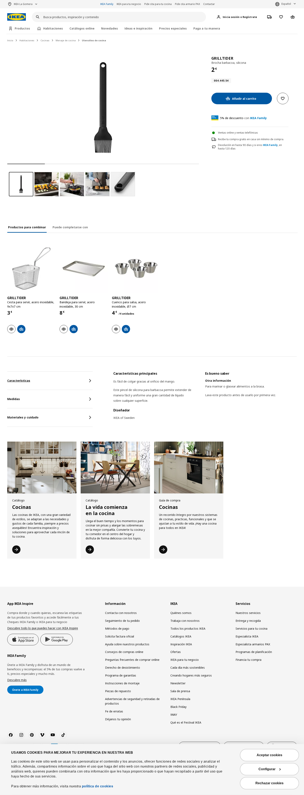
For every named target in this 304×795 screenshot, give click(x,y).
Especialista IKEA (247, 636)
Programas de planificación (254, 652)
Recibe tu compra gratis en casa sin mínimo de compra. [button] (251, 139)
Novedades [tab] (109, 28)
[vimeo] (42, 734)
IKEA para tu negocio (129, 4)
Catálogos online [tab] (82, 28)
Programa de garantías (120, 675)
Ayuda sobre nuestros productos (127, 644)
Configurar (267, 769)
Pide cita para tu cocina (158, 4)
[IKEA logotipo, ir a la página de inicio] (16, 17)
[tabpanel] (205, 398)
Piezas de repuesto (118, 691)
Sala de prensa (180, 691)
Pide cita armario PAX (187, 4)
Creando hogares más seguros (191, 675)
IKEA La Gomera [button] (23, 4)
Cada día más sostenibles (187, 667)
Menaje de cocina (66, 40)
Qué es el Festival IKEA (185, 722)
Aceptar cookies (269, 755)
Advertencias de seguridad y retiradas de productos (132, 701)
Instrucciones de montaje (122, 683)
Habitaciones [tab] (53, 28)
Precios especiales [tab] (173, 28)
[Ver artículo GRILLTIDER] (31, 268)
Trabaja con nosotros (185, 621)
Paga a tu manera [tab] (206, 28)
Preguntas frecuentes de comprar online (132, 660)
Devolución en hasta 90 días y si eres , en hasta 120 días (250, 146)
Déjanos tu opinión (118, 719)
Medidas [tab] (13, 399)
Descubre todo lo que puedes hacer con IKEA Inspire (42, 628)
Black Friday (178, 707)
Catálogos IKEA (180, 636)
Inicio (10, 40)
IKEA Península (180, 699)
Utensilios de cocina (94, 40)
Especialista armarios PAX (253, 644)
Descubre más (17, 680)
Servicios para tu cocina (251, 628)
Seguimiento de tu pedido (122, 621)
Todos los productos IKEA (187, 628)
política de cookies (97, 786)
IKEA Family (106, 4)
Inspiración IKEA (181, 644)
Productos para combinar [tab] (27, 227)
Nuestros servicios (248, 613)
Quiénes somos (180, 613)
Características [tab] (18, 381)
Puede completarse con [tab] (70, 227)
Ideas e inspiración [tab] (138, 28)
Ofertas (175, 652)
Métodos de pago (117, 628)
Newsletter (178, 683)
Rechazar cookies (269, 783)
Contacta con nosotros (121, 613)
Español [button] (286, 4)
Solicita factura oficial (119, 636)
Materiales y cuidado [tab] (22, 417)
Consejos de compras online (124, 652)
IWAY (173, 715)
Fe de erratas (114, 711)
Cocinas (45, 40)
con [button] (243, 118)
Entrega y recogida (248, 621)
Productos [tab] (22, 28)
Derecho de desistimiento (122, 667)
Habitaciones (26, 40)
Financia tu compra (248, 660)
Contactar (209, 4)
